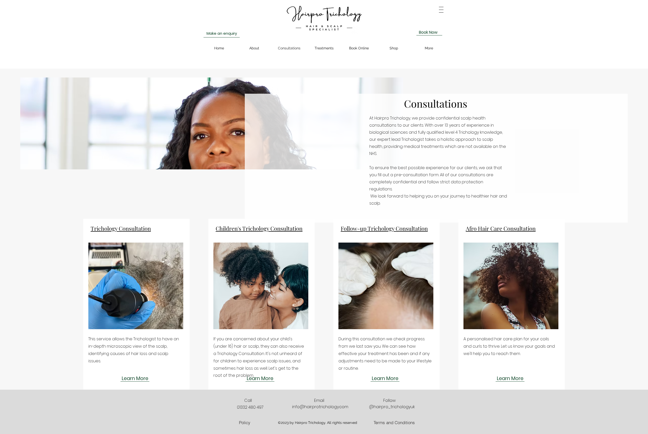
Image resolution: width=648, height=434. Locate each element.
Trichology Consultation (121, 228)
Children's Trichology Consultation (259, 228)
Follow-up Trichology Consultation (384, 228)
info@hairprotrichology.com (320, 407)
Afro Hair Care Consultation (501, 228)
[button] (441, 10)
